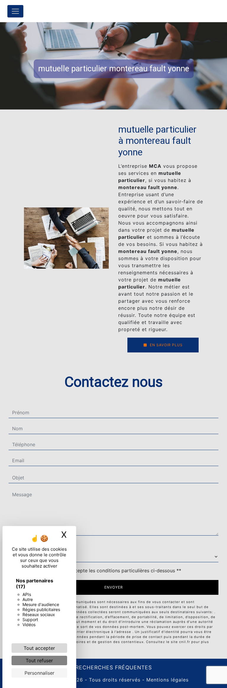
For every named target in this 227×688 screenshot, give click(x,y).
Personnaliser (39, 673)
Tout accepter (39, 648)
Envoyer (113, 587)
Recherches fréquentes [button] (113, 667)
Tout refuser (39, 660)
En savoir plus (166, 345)
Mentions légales (167, 680)
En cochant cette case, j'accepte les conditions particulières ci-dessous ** (97, 570)
